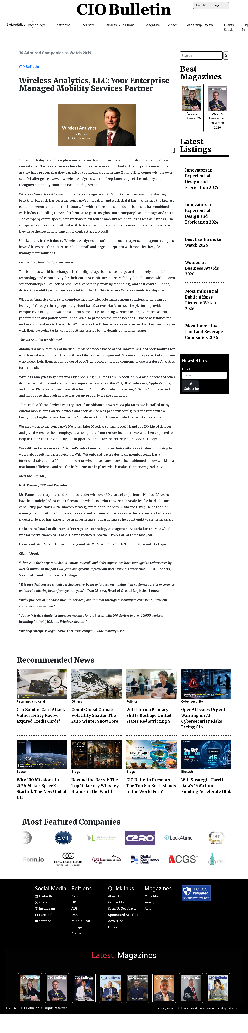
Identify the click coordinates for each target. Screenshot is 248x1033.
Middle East (80, 921)
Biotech (187, 772)
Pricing (222, 1008)
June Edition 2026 (138, 987)
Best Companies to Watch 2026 (111, 987)
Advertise (115, 921)
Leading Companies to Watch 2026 (58, 987)
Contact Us (116, 902)
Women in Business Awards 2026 (202, 268)
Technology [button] (37, 25)
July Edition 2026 (85, 987)
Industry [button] (88, 25)
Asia (74, 896)
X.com (43, 902)
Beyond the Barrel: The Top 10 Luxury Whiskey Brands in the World (95, 785)
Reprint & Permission (203, 1008)
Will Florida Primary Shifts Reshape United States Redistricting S (148, 715)
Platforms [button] (63, 25)
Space (21, 772)
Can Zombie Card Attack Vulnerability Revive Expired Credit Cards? (41, 715)
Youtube (44, 921)
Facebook (45, 915)
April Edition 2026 (219, 987)
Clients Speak (229, 27)
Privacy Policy (166, 1008)
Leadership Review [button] (200, 25)
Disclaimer (182, 1008)
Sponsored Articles (123, 915)
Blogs (75, 772)
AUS (74, 908)
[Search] (225, 55)
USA (74, 915)
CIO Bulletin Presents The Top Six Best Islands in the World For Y (151, 785)
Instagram (46, 908)
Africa (76, 933)
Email (186, 369)
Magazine (153, 25)
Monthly (151, 896)
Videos (173, 25)
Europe (77, 927)
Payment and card (31, 701)
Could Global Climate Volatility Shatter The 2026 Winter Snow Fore (94, 715)
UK (73, 902)
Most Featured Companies (71, 821)
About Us (115, 896)
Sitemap (233, 1008)
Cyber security (192, 701)
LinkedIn (45, 896)
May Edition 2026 (192, 987)
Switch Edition (17, 24)
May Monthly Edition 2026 (165, 987)
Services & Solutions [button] (120, 25)
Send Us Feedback (122, 908)
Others (76, 701)
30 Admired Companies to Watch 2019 (55, 52)
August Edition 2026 (31, 987)
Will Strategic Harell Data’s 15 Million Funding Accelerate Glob (206, 785)
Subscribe (191, 388)
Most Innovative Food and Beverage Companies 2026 (204, 331)
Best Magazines (201, 72)
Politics (132, 701)
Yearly (149, 902)
